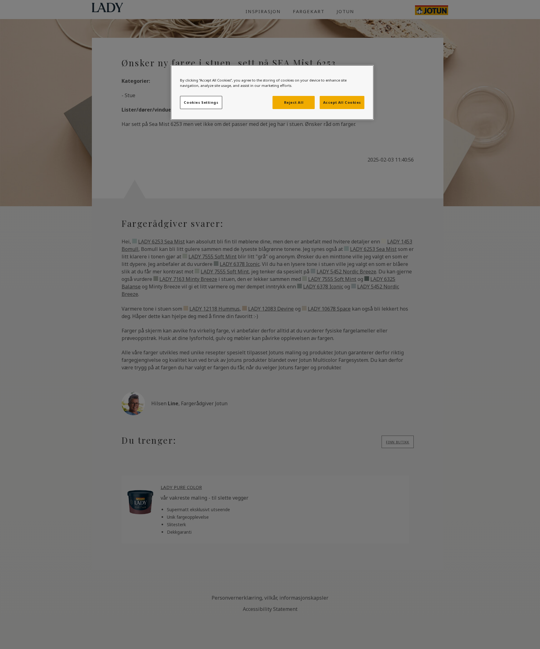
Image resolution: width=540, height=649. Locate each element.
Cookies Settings (201, 102)
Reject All (294, 102)
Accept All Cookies (342, 102)
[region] (272, 92)
